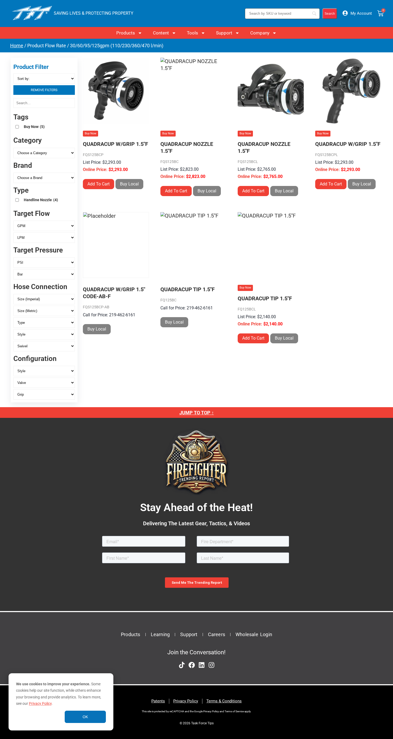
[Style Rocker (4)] (44, 334)
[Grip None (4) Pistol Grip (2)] (44, 394)
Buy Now (34, 127)
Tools (192, 33)
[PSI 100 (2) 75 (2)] (44, 262)
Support (224, 33)
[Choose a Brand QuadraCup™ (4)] (44, 178)
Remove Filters (44, 90)
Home (16, 45)
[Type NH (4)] (44, 322)
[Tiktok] (182, 665)
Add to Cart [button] (98, 183)
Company (259, 33)
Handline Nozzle (41, 200)
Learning (160, 634)
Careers (216, 634)
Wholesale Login (254, 634)
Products (125, 33)
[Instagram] (211, 665)
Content (161, 33)
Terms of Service (234, 711)
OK (85, 717)
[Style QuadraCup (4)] (44, 371)
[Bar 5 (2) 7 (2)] (44, 274)
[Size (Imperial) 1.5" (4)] (44, 299)
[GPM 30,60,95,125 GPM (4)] (44, 226)
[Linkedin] (201, 665)
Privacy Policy (40, 703)
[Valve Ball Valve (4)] (44, 383)
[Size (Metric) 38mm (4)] (44, 311)
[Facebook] (191, 665)
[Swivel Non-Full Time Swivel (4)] (44, 346)
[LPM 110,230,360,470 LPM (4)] (44, 237)
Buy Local (129, 183)
